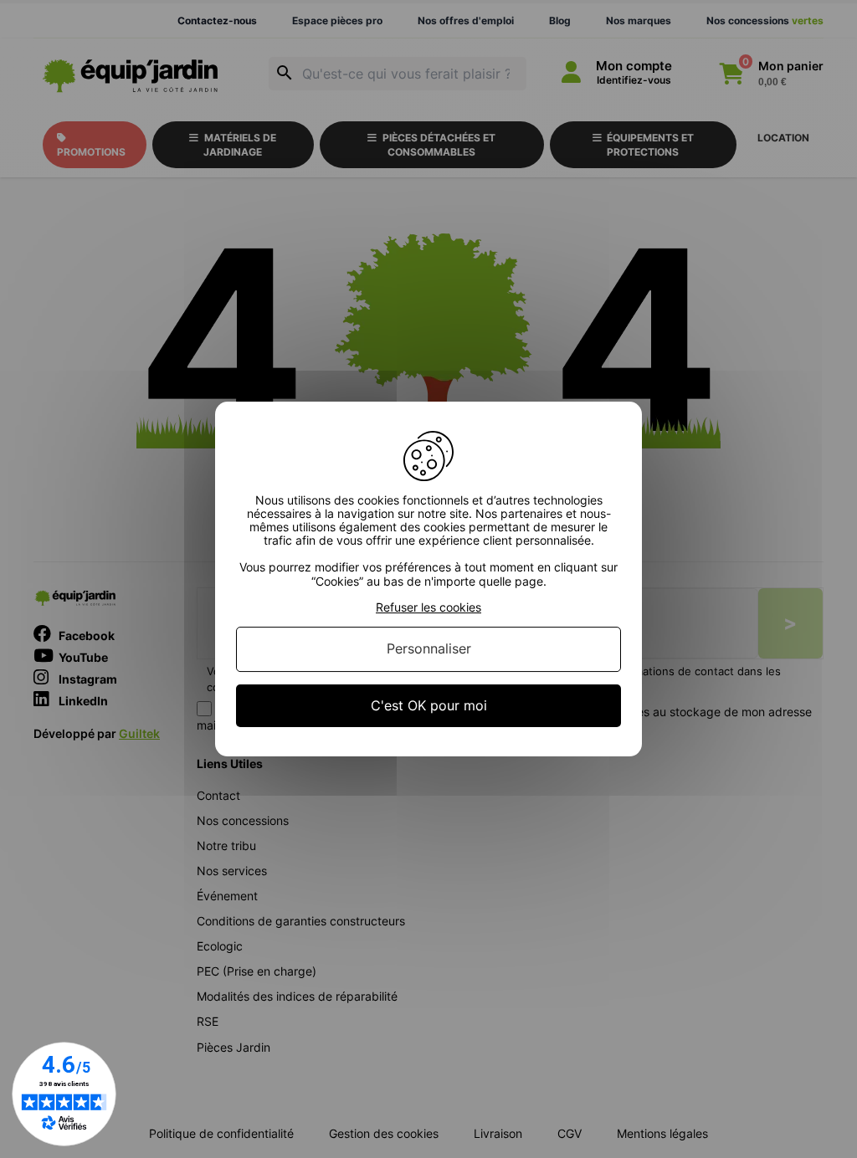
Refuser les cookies (428, 607)
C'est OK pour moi (429, 705)
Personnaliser (429, 649)
